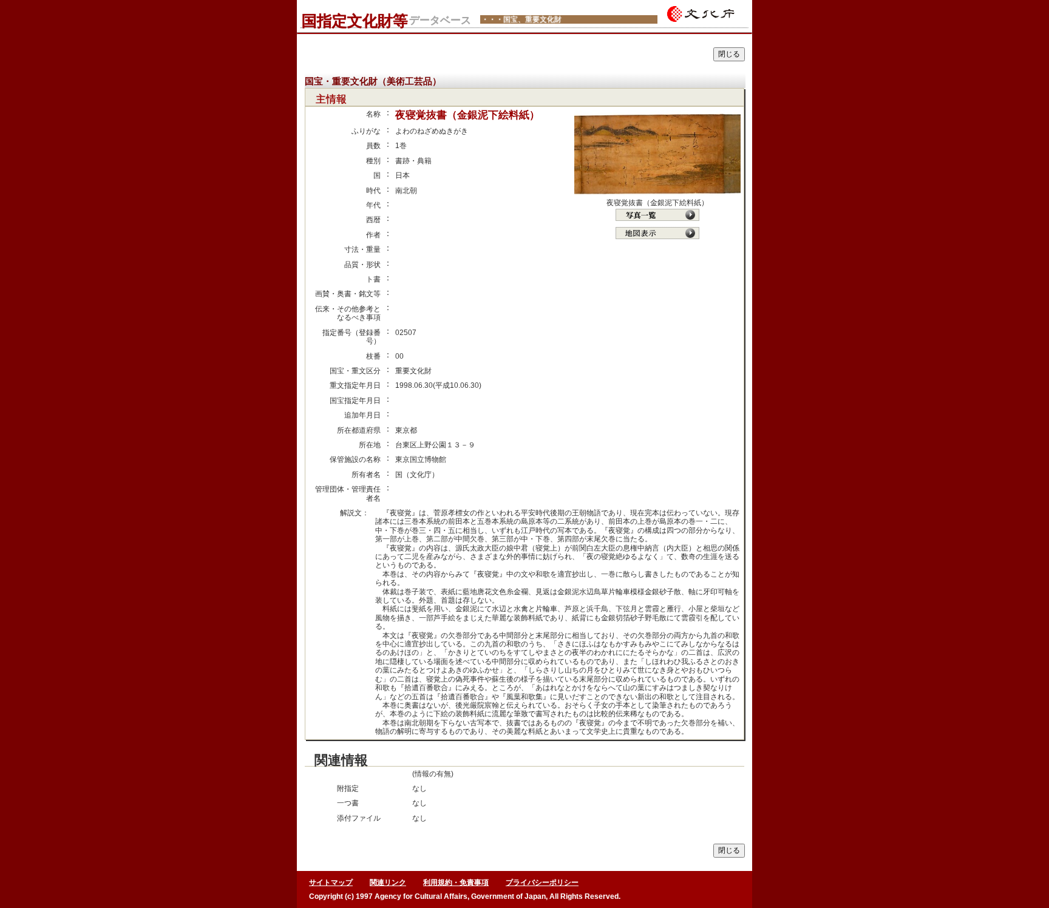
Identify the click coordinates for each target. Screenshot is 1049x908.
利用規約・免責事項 (456, 882)
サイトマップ (331, 882)
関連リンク (388, 882)
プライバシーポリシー (542, 882)
